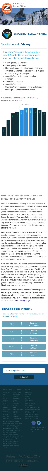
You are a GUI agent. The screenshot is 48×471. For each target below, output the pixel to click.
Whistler (5, 402)
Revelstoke (16, 402)
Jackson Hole (6, 392)
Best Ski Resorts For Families (11, 421)
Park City (5, 405)
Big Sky (5, 403)
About (11, 390)
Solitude (15, 413)
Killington (27, 398)
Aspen (14, 407)
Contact (18, 390)
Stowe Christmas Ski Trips (10, 428)
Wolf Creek (28, 392)
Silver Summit (29, 400)
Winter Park (6, 418)
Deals (5, 390)
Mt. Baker (28, 394)
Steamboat (16, 403)
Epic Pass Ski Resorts (31, 414)
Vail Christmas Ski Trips (9, 432)
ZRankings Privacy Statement (11, 445)
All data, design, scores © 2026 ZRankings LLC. (38, 429)
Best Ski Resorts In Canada (10, 434)
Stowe (14, 414)
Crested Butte (6, 413)
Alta (4, 394)
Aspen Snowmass (18, 409)
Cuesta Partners (17, 418)
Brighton (15, 411)
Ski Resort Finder (7, 439)
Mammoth (5, 407)
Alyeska (15, 405)
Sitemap (5, 447)
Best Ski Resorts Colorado (32, 409)
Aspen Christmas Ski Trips (10, 427)
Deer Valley (6, 416)
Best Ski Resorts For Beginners (12, 438)
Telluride (5, 398)
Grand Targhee (17, 392)
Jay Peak (15, 396)
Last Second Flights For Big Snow (12, 423)
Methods (27, 390)
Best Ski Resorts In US (9, 443)
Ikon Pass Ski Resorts (31, 416)
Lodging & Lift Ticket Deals (32, 407)
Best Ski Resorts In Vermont (11, 441)
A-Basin (27, 396)
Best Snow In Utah (30, 411)
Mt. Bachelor (29, 405)
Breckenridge (16, 394)
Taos (26, 402)
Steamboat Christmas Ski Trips (11, 430)
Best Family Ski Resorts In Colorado (13, 436)
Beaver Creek (6, 409)
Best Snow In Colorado (31, 418)
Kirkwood (5, 411)
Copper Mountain (30, 403)
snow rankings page (22, 300)
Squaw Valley (16, 398)
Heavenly (15, 400)
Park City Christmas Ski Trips (11, 425)
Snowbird (5, 400)
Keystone (5, 414)
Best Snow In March (31, 413)
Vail (3, 396)
